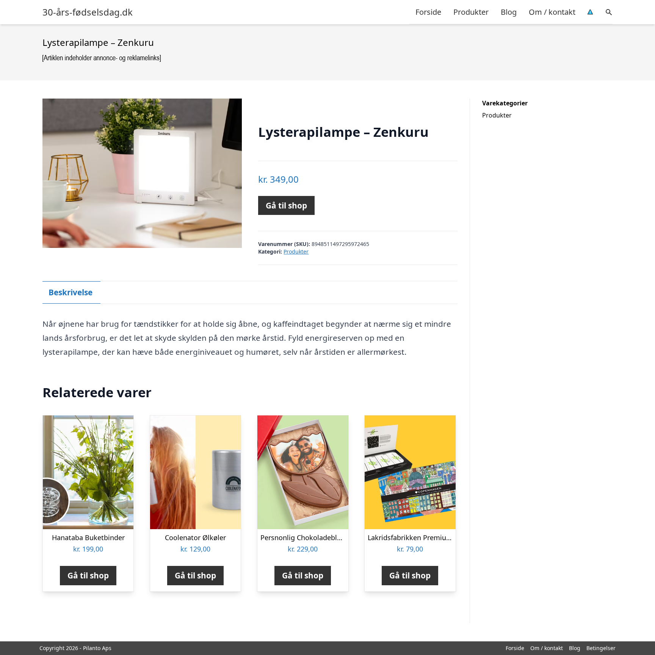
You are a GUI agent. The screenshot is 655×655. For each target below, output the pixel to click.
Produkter (471, 12)
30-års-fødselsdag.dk (87, 12)
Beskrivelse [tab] (70, 292)
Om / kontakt (552, 12)
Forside (428, 12)
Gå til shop (286, 205)
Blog (509, 12)
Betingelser (601, 648)
